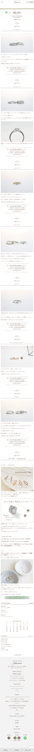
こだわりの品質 (21, 680)
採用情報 (17, 722)
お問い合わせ (17, 716)
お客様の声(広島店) (21, 705)
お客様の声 (3, 639)
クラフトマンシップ (14, 697)
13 (6, 628)
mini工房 (21, 678)
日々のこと (3, 650)
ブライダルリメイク (14, 678)
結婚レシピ (7, 701)
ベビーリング (14, 688)
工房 (2, 648)
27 (6, 631)
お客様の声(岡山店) (12, 705)
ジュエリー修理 (13, 699)
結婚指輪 (17, 750)
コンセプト (7, 697)
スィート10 (20, 688)
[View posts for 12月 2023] (27, 621)
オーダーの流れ (20, 699)
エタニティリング (20, 676)
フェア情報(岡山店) (15, 701)
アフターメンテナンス (24, 697)
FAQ (17, 710)
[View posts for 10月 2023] (6, 621)
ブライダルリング (4, 646)
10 (20, 626)
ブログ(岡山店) (13, 707)
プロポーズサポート (13, 680)
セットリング (13, 676)
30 (17, 631)
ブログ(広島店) (20, 707)
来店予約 (11, 716)
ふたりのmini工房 (4, 644)
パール (16, 690)
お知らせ (3, 640)
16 (17, 628)
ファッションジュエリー (14, 686)
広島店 (18, 729)
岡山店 (15, 729)
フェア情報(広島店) (24, 701)
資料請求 (22, 716)
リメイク (22, 686)
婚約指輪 (5, 750)
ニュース (17, 703)
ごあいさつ (3, 642)
